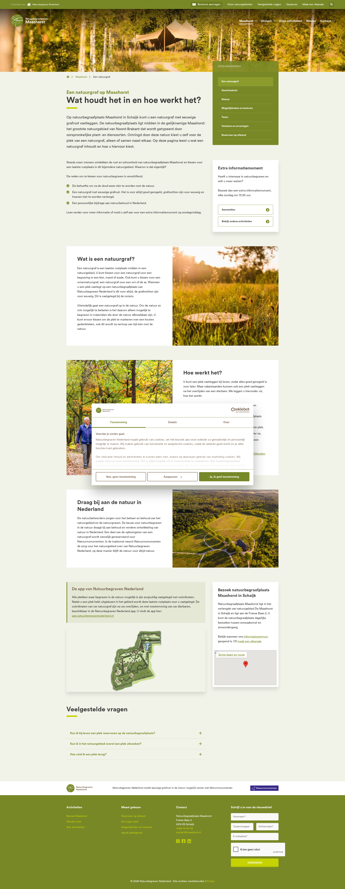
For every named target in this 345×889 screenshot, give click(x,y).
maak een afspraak (249, 641)
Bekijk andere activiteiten (237, 221)
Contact (325, 21)
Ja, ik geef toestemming (224, 476)
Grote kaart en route (231, 654)
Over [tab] (226, 422)
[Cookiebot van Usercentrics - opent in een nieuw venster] (233, 410)
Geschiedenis (229, 90)
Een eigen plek (129, 821)
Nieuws (311, 21)
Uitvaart (266, 21)
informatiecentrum (256, 636)
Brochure (209, 4)
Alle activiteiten (75, 827)
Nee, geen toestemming (121, 476)
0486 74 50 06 (184, 828)
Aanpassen (171, 476)
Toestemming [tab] (118, 422)
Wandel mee (73, 821)
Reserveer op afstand (234, 135)
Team (225, 117)
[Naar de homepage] (69, 77)
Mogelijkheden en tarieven (237, 108)
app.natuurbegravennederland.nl (93, 615)
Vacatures (291, 4)
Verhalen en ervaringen (235, 126)
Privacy (210, 881)
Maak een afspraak (313, 4)
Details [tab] (172, 422)
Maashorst (246, 21)
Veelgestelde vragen (269, 4)
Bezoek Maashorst (76, 816)
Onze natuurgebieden (239, 4)
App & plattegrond (131, 833)
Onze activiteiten (290, 21)
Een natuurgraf (230, 81)
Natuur (226, 99)
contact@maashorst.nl (188, 832)
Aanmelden (228, 210)
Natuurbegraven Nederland (46, 4)
